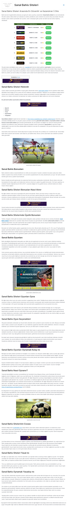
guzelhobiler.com (17, 427)
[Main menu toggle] (63, 5)
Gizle (18, 77)
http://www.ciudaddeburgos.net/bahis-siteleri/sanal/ (41, 119)
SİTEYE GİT (48, 27)
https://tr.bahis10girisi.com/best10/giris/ (12, 387)
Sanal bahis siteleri (43, 90)
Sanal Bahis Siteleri (26, 5)
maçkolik (27, 67)
